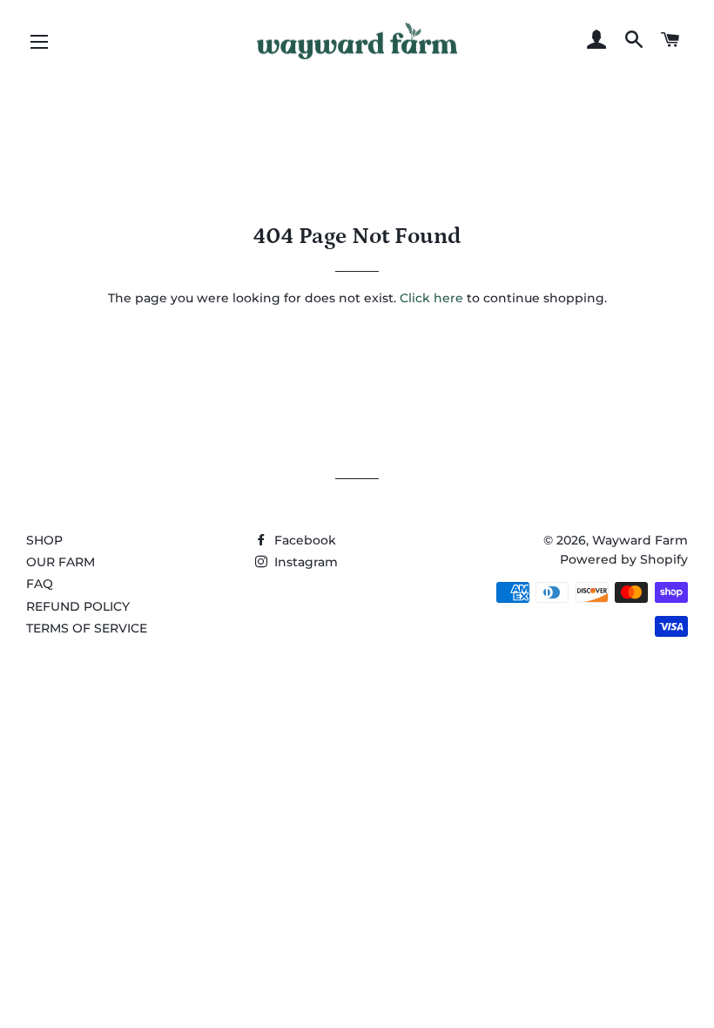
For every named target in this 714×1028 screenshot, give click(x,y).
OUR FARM (60, 562)
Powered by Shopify (624, 559)
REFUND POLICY (78, 606)
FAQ (39, 584)
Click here (431, 298)
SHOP (44, 540)
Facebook (303, 540)
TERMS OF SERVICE (86, 628)
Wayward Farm (640, 540)
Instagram (304, 562)
